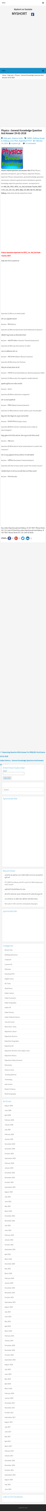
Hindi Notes (9, 988)
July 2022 (8, 1225)
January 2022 (9, 1240)
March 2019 (8, 1331)
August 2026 (9, 1106)
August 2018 (9, 1365)
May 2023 (8, 1206)
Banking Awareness (11, 955)
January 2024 (9, 1168)
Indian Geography (10, 1003)
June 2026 (8, 1110)
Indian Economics (10, 998)
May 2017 (8, 1437)
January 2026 (9, 1125)
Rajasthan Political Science (13, 1060)
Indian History (9, 1012)
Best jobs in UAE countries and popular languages (21, 904)
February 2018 (9, 1393)
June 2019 (8, 1317)
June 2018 (8, 1374)
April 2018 (8, 1384)
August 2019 (9, 1307)
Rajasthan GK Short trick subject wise (17, 1051)
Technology (8, 1079)
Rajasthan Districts (11, 1036)
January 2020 (9, 1283)
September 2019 (10, 1302)
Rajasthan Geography (12, 1041)
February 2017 (9, 1451)
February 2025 (9, 1134)
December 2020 (10, 1264)
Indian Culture (9, 993)
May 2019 (8, 1321)
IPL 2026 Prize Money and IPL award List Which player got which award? (24, 883)
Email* (5, 771)
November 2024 (10, 1149)
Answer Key (9, 950)
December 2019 (10, 1288)
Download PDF (10, 974)
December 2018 (10, 1345)
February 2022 (9, 1235)
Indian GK (8, 1007)
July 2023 (8, 1197)
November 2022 (10, 1221)
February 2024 (9, 1163)
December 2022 (10, 1216)
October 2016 (9, 1470)
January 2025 (9, 1139)
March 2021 (8, 1259)
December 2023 (10, 1173)
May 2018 (8, 1379)
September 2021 (10, 1249)
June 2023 (8, 1201)
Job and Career (10, 1022)
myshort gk (15, 143)
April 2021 (8, 1254)
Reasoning (8, 1065)
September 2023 (10, 1187)
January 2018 (9, 1398)
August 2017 (9, 1422)
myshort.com (23, 1508)
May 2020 (8, 1269)
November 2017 (10, 1408)
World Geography (10, 1094)
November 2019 (10, 1293)
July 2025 (8, 1130)
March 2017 (8, 1446)
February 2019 (9, 1336)
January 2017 (9, 1456)
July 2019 (8, 1312)
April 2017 (8, 1441)
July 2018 (8, 1369)
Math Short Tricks (10, 1027)
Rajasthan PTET (25, 140)
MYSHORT (20, 13)
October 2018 (9, 1355)
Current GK (8, 964)
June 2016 (8, 1489)
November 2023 (10, 1178)
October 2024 (9, 1154)
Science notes (17, 138)
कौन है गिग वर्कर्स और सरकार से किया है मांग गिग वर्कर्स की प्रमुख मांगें (23, 894)
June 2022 (8, 1230)
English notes (9, 979)
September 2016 (10, 1475)
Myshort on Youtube (23, 9)
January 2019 (9, 1341)
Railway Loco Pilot (10, 140)
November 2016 (10, 1465)
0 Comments (31, 143)
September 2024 (10, 1158)
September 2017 (10, 1417)
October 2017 (9, 1413)
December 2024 (10, 1144)
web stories (9, 1084)
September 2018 (10, 1360)
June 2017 (8, 1432)
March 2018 (8, 1388)
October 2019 (9, 1297)
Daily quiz (10, 75)
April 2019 (8, 1326)
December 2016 (10, 1460)
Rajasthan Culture (11, 1031)
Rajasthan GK (9, 1046)
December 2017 (10, 1403)
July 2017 (8, 1427)
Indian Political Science (12, 1017)
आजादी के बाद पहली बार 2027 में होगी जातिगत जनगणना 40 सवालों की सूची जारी (24, 876)
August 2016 (9, 1480)
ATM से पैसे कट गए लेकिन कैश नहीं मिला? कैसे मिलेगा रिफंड (21, 899)
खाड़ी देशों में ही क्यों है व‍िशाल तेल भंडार (15, 889)
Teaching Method (10, 1075)
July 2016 (8, 1484)
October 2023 (9, 1182)
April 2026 (8, 1115)
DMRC (29, 138)
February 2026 (9, 1120)
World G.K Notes (10, 1089)
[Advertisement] (23, 42)
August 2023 (9, 1192)
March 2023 (8, 1211)
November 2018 (10, 1350)
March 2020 (8, 1273)
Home (4, 75)
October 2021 (9, 1245)
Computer (8, 960)
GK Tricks (8, 984)
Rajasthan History (10, 1056)
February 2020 (9, 1278)
